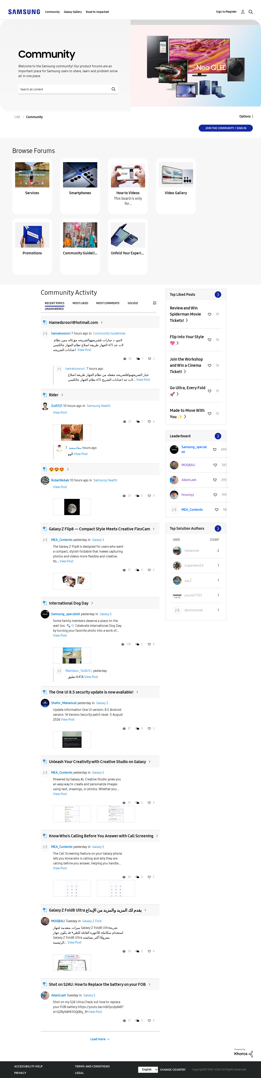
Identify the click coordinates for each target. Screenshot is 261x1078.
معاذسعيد (75, 448)
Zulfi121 (56, 406)
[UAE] (24, 11)
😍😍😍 (56, 469)
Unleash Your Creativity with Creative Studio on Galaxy (97, 761)
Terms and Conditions (92, 1066)
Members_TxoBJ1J (78, 671)
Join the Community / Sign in (225, 128)
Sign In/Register (226, 11)
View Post (84, 350)
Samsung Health (99, 406)
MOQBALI (58, 921)
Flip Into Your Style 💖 (187, 340)
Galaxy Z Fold (92, 921)
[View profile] (45, 333)
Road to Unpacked (97, 12)
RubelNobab (60, 480)
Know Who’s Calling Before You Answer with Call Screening (101, 835)
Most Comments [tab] (107, 303)
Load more (98, 1039)
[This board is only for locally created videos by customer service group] (128, 174)
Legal (79, 1073)
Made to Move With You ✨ (187, 413)
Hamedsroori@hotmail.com (73, 322)
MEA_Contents (61, 540)
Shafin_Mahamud (63, 703)
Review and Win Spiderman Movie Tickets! (185, 314)
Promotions (32, 253)
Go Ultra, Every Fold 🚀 (187, 391)
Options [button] (245, 116)
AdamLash (58, 995)
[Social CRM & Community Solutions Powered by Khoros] (243, 1053)
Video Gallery (176, 193)
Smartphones (80, 193)
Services (32, 193)
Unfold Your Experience (128, 253)
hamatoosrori (61, 333)
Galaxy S (98, 540)
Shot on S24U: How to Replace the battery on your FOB (97, 984)
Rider (54, 394)
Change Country (173, 1069)
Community (52, 12)
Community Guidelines (80, 253)
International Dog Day (68, 603)
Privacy (20, 1073)
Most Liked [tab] (80, 303)
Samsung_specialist (65, 614)
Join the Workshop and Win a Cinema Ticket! (186, 365)
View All (196, 294)
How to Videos (127, 193)
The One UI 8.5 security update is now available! (91, 692)
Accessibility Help (28, 1066)
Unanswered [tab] (54, 309)
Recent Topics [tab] (54, 303)
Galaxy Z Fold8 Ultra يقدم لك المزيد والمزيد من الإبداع (95, 910)
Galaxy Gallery (73, 12)
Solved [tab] (133, 303)
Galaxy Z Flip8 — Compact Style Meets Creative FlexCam (99, 528)
